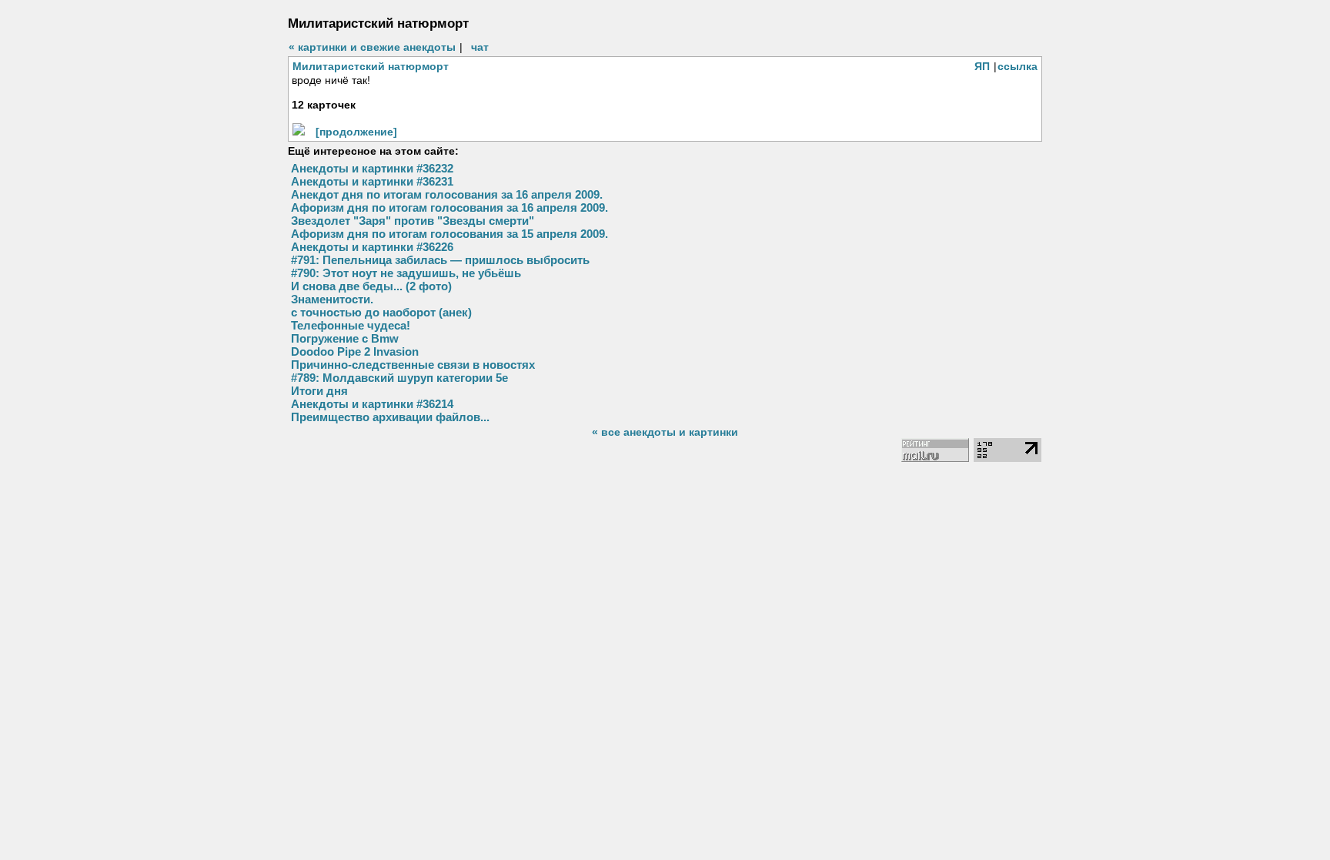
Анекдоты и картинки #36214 (372, 403)
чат (480, 47)
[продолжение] (356, 131)
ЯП (982, 66)
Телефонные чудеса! (350, 325)
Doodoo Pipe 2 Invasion (355, 351)
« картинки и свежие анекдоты (372, 47)
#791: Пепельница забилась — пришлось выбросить (440, 259)
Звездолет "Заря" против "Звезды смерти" (412, 220)
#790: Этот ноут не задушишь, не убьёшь (406, 272)
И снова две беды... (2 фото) (371, 286)
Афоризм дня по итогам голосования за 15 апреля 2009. (449, 233)
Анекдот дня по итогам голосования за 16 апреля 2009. (447, 194)
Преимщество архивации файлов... (390, 416)
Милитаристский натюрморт (370, 66)
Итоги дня (319, 390)
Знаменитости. (332, 299)
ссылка (1018, 66)
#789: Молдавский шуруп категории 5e (399, 377)
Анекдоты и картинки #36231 (372, 181)
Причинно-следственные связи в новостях (413, 364)
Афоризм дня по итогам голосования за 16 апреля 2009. (449, 207)
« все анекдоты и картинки (665, 432)
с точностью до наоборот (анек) (381, 312)
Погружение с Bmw (345, 338)
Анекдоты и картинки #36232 (372, 168)
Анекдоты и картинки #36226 (372, 246)
